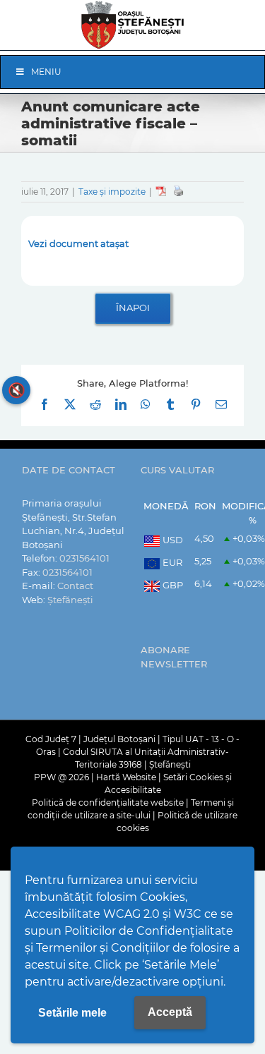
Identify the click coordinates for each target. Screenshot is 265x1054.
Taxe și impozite (112, 191)
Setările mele (72, 1013)
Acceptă (170, 1012)
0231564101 (84, 558)
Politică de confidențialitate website (108, 802)
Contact (75, 585)
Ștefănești (70, 599)
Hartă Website (126, 777)
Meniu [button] (46, 71)
